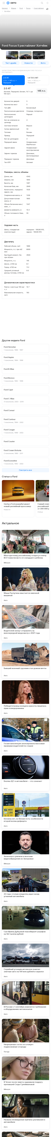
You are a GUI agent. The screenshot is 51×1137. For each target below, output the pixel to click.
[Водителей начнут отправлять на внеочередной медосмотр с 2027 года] (25, 622)
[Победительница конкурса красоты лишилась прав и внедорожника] (25, 698)
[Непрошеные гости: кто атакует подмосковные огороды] (25, 1036)
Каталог (5, 8)
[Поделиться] (47, 9)
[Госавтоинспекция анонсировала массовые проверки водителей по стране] (25, 735)
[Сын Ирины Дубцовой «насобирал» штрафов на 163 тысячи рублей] (25, 923)
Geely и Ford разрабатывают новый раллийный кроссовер (17, 505)
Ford (21, 8)
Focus (28, 8)
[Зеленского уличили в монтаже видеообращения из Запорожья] (25, 848)
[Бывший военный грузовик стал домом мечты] (25, 660)
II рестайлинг (39, 8)
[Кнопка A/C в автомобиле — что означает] (25, 773)
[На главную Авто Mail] (12, 3)
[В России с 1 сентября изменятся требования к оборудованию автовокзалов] (25, 999)
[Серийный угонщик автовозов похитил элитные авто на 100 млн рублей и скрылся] (25, 961)
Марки (13, 8)
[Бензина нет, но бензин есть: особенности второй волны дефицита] (25, 810)
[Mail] (8, 3)
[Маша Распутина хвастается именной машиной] (25, 585)
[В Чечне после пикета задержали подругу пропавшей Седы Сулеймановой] (25, 1074)
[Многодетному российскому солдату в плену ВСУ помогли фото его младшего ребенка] (25, 547)
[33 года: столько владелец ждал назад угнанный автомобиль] (25, 886)
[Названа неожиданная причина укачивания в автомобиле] (25, 1111)
